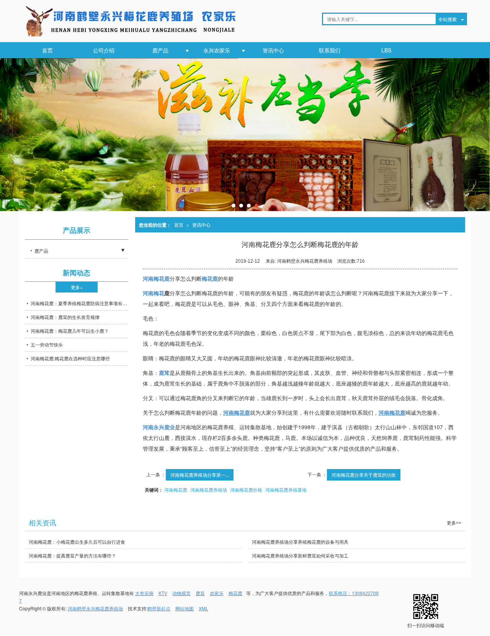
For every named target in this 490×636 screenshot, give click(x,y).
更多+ (77, 287)
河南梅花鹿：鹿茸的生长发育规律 (65, 317)
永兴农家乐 (216, 50)
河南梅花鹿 (175, 489)
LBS (386, 50)
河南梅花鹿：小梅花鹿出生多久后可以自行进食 (77, 541)
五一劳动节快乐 (47, 344)
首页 (47, 50)
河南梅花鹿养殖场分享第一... (199, 474)
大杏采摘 (144, 593)
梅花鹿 (235, 593)
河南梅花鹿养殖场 (208, 489)
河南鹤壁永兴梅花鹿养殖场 (95, 608)
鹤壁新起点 (158, 608)
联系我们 (329, 50)
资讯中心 (273, 50)
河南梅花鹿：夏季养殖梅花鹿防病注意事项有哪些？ (79, 303)
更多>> (454, 523)
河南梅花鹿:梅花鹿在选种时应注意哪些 (70, 358)
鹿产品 (160, 50)
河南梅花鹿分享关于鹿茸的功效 (364, 474)
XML (203, 608)
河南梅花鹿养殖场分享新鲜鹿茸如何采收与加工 (300, 555)
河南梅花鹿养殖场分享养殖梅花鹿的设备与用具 (300, 541)
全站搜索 (447, 19)
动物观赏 (181, 593)
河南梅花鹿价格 (246, 489)
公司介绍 (103, 50)
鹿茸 (200, 593)
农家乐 (217, 593)
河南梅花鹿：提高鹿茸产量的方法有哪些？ (72, 555)
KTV (162, 593)
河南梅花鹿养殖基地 (286, 489)
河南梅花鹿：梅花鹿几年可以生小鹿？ (70, 330)
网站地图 (184, 608)
